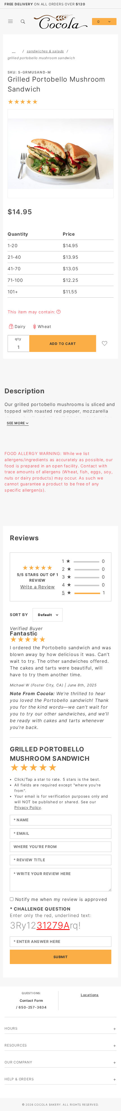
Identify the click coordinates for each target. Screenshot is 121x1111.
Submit (60, 957)
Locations (90, 995)
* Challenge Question (40, 909)
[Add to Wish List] (104, 343)
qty (18, 339)
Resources (16, 1045)
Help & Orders (19, 1079)
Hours (11, 1028)
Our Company (18, 1062)
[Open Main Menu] (11, 21)
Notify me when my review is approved (61, 899)
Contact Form (31, 1000)
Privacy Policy (27, 807)
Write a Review (37, 587)
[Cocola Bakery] (61, 21)
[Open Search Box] (23, 21)
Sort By (19, 614)
